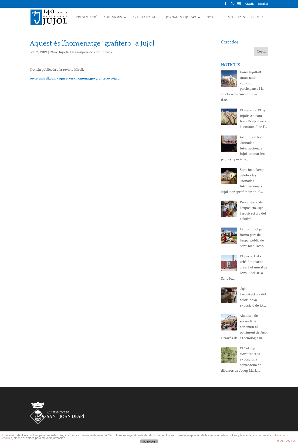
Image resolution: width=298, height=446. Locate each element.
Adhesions (112, 17)
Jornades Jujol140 (181, 17)
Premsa (257, 17)
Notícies (214, 17)
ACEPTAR (149, 441)
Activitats (236, 17)
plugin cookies (286, 440)
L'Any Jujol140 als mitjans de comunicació (81, 52)
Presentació (87, 17)
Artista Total (144, 17)
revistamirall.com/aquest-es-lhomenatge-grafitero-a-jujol (75, 78)
